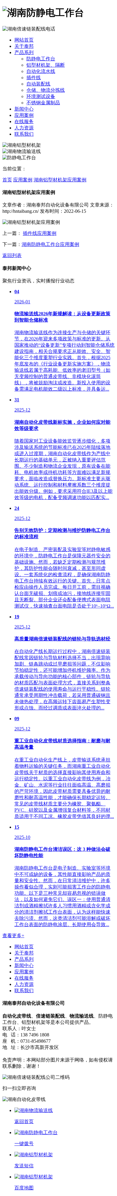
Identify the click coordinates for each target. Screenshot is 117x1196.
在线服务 (24, 121)
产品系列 (24, 52)
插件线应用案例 (39, 233)
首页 (7, 179)
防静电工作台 (40, 58)
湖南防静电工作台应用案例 (50, 244)
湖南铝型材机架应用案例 (60, 179)
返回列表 (12, 255)
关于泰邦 (24, 46)
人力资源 (24, 127)
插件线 (33, 77)
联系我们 (24, 134)
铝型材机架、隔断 (45, 65)
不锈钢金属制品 (43, 102)
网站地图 (12, 1053)
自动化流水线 (40, 71)
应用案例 (24, 115)
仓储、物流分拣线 (45, 90)
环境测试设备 (40, 96)
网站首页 (24, 39)
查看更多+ (13, 935)
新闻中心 (24, 108)
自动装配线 (38, 83)
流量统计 (32, 1053)
